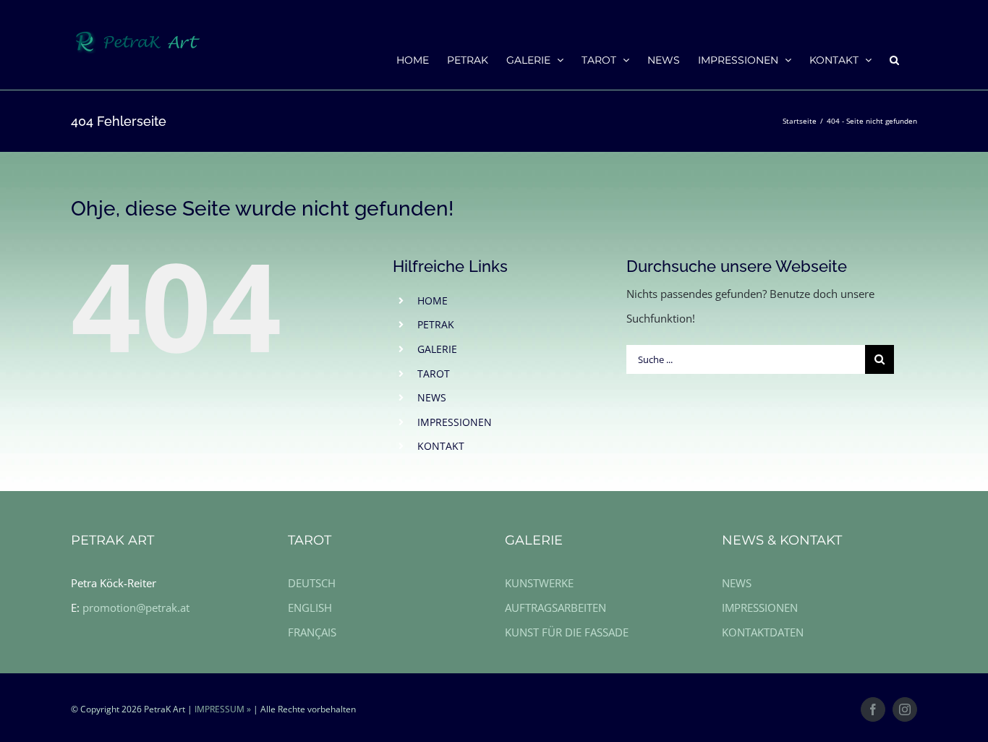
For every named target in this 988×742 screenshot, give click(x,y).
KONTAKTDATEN (763, 632)
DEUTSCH (312, 583)
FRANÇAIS (312, 632)
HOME (432, 300)
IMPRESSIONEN (454, 422)
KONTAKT (440, 446)
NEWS (431, 397)
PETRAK (435, 324)
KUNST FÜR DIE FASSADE (567, 632)
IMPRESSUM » (223, 709)
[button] (894, 59)
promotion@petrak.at (135, 607)
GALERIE (437, 349)
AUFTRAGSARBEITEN (555, 607)
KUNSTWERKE (539, 583)
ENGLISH (310, 607)
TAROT (433, 373)
